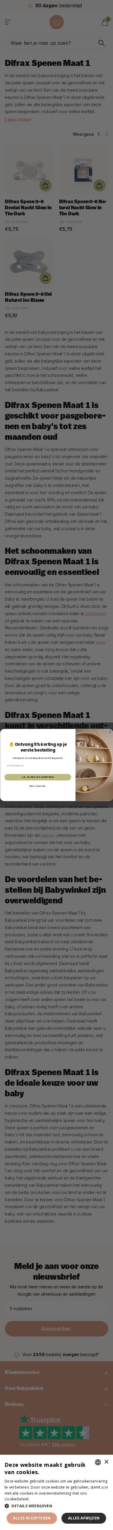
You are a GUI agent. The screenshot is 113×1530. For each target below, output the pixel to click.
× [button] (106, 1462)
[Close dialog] (109, 732)
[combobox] (98, 1462)
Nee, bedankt (38, 786)
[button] (56, 1506)
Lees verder (41, 1499)
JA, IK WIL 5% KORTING (38, 777)
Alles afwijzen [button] (84, 1518)
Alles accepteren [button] (31, 1518)
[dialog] (56, 1492)
